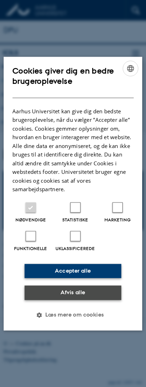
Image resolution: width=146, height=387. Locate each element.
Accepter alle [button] (73, 270)
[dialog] (73, 193)
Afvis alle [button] (73, 292)
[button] (73, 315)
